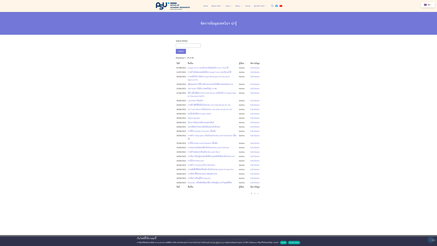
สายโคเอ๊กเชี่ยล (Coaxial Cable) (199, 113)
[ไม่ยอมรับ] (433, 240)
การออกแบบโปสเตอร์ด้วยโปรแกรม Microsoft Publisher (208, 147)
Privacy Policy (294, 242)
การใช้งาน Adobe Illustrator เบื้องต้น (202, 131)
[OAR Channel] (280, 6)
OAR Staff (260, 6)
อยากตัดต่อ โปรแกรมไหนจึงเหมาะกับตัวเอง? (204, 127)
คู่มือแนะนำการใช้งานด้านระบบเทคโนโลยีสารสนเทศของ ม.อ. (210, 84)
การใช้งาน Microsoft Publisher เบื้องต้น (203, 143)
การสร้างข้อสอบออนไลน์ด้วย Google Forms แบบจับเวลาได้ (209, 72)
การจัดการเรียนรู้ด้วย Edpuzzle (199, 178)
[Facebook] (276, 6)
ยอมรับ (283, 242)
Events (248, 6)
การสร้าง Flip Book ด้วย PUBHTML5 (201, 165)
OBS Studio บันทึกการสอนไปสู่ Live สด (202, 88)
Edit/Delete (254, 68)
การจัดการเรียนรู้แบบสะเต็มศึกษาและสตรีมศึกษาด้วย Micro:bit (211, 156)
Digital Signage (194, 118)
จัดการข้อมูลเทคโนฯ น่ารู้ (218, 23)
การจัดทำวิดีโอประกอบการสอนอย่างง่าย (202, 174)
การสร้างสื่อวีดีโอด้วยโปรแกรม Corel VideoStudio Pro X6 (209, 105)
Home (205, 6)
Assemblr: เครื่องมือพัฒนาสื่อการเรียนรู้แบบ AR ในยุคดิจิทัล (210, 182)
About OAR (215, 6)
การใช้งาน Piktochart (196, 160)
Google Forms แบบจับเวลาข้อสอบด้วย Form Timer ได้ (208, 68)
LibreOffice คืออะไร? (196, 100)
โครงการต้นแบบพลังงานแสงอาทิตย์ (201, 122)
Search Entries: (182, 41)
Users (228, 6)
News (237, 6)
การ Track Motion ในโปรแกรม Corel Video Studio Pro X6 (210, 109)
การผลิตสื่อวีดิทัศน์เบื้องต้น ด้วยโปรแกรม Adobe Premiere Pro (211, 169)
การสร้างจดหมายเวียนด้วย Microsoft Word (204, 152)
